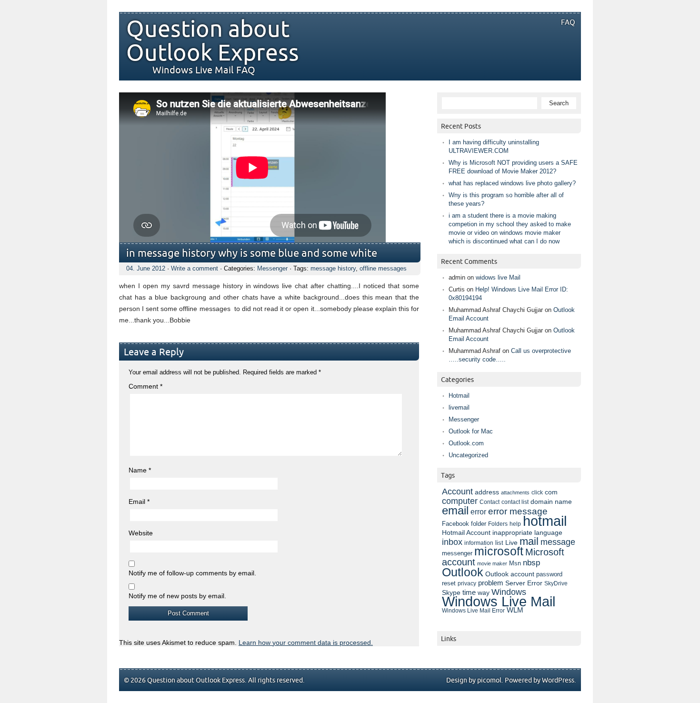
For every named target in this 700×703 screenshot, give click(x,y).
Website (141, 533)
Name (140, 470)
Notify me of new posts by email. (177, 596)
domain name (551, 501)
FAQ (568, 22)
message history (333, 268)
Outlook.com (466, 443)
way (484, 592)
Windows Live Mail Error (473, 610)
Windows (508, 592)
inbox (452, 542)
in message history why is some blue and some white (251, 253)
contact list (515, 502)
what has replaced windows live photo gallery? (512, 183)
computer (460, 501)
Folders (498, 524)
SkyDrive (556, 583)
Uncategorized (468, 455)
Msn (515, 563)
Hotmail (459, 395)
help (515, 524)
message (557, 542)
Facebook (455, 524)
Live (511, 542)
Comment (145, 386)
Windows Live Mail (498, 601)
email (455, 510)
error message (518, 511)
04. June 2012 (145, 268)
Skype (451, 592)
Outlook (462, 572)
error (478, 511)
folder (478, 524)
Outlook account (509, 574)
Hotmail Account (466, 532)
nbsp (531, 562)
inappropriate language (527, 532)
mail (529, 541)
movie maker (492, 563)
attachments (515, 492)
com (551, 492)
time (469, 592)
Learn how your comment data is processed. (306, 642)
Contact (490, 502)
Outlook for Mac (471, 431)
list (499, 542)
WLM (515, 610)
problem (490, 583)
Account (457, 491)
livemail (459, 407)
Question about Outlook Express (212, 41)
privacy (467, 583)
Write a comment (194, 268)
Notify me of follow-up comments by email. (192, 573)
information (478, 543)
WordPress (558, 680)
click (537, 492)
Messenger (272, 268)
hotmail (545, 521)
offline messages (383, 268)
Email (139, 501)
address (487, 492)
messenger (457, 553)
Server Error (523, 583)
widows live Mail (498, 277)
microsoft (498, 551)
